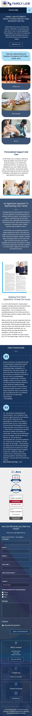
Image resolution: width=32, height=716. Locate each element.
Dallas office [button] (16, 659)
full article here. (8, 316)
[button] (29, 10)
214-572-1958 (13, 10)
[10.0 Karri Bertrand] (16, 483)
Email (4, 547)
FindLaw (23, 713)
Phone (4, 556)
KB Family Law (12, 709)
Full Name (5, 539)
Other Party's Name (8, 573)
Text (5, 597)
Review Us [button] (16, 698)
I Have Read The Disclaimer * (12, 625)
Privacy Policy (19, 711)
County (5, 581)
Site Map (12, 711)
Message (5, 601)
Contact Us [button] (16, 44)
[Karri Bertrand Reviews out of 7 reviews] (16, 493)
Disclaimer (5, 621)
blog (28, 336)
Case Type (6, 564)
